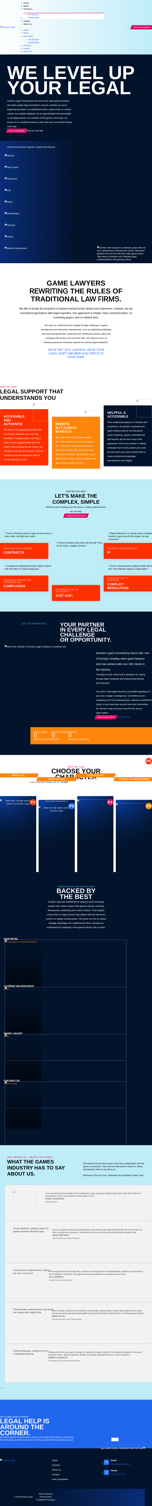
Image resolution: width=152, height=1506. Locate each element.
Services (27, 9)
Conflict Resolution (118, 586)
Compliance (14, 586)
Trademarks (33, 17)
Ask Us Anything (16, 131)
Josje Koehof (95, 775)
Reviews (27, 45)
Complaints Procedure (45, 1500)
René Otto (18, 775)
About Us (27, 24)
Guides (26, 21)
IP (108, 552)
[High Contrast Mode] (127, 27)
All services (33, 14)
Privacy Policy (46, 1497)
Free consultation (141, 27)
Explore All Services (76, 515)
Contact (55, 1474)
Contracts (14, 552)
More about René (106, 717)
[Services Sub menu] (32, 9)
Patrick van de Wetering (134, 779)
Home (26, 3)
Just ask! (64, 595)
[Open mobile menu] (19, 27)
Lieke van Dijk (56, 779)
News (26, 6)
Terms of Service (46, 1494)
